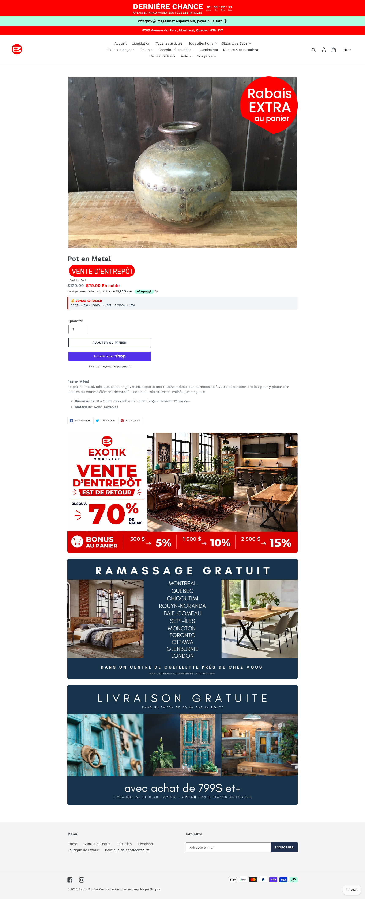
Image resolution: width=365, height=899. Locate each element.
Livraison (145, 844)
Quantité (75, 321)
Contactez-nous (96, 844)
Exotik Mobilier (88, 889)
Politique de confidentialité (127, 850)
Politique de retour (83, 850)
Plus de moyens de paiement (110, 366)
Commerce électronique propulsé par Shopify (129, 889)
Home (72, 844)
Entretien (124, 844)
